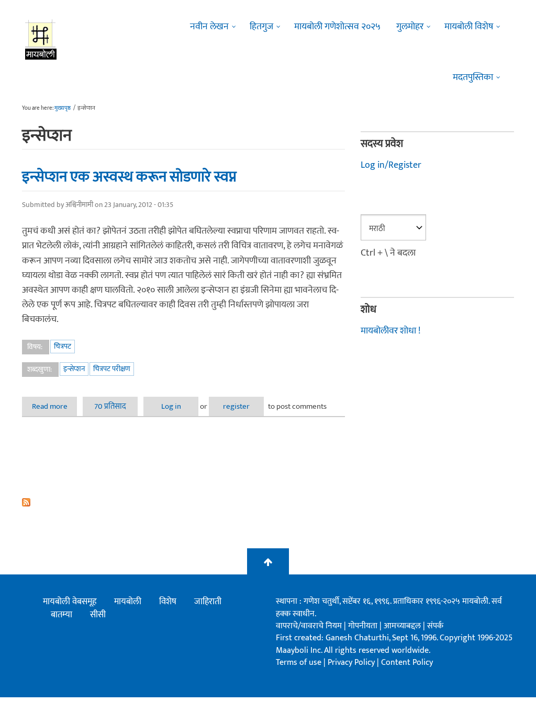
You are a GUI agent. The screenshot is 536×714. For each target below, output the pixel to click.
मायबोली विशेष (468, 26)
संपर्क (435, 626)
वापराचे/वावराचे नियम (309, 626)
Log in (171, 406)
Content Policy (407, 662)
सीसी (98, 614)
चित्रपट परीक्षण (111, 369)
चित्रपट (62, 346)
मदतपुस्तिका (473, 77)
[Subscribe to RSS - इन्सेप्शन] (183, 502)
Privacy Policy (352, 662)
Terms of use (298, 662)
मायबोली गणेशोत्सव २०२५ (337, 26)
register (236, 406)
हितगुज (261, 26)
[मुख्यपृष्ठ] (41, 39)
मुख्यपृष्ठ (62, 108)
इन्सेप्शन (74, 369)
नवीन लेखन (209, 26)
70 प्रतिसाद (110, 406)
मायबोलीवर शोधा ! (390, 331)
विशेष (167, 601)
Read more (54, 406)
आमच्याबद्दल (403, 626)
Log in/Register (391, 165)
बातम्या (61, 614)
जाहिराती (207, 601)
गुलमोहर (409, 26)
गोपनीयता (363, 626)
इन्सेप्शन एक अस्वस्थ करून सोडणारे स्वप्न (129, 176)
